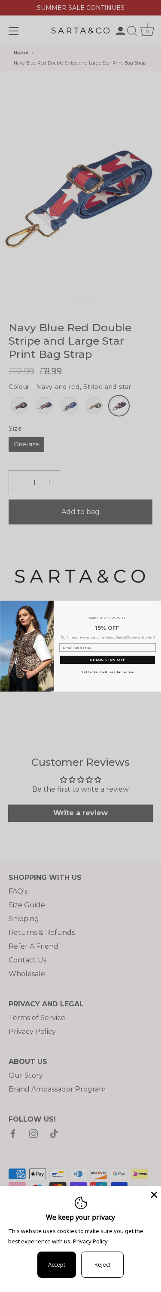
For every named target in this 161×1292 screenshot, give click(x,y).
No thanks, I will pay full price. (107, 671)
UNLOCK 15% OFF (107, 659)
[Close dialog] (157, 605)
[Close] (153, 1194)
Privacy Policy (90, 1241)
